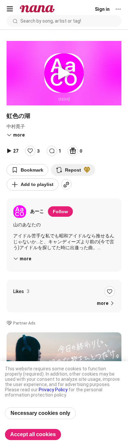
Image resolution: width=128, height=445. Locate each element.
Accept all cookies (33, 434)
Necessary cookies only (40, 413)
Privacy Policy (53, 389)
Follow (60, 211)
